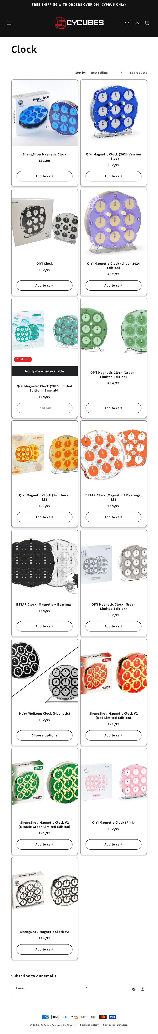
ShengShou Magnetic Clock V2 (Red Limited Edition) (113, 715)
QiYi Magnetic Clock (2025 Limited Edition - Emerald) (44, 388)
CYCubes (45, 1025)
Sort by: (81, 73)
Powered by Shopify (64, 1025)
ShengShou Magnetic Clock (44, 154)
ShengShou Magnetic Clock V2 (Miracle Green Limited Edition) (44, 824)
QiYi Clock (44, 263)
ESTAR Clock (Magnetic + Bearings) (44, 604)
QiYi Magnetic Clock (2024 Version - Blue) (113, 156)
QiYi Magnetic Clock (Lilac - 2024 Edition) (113, 265)
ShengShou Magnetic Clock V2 (44, 931)
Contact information (115, 1024)
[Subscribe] (86, 988)
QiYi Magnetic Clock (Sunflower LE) (44, 497)
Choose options (44, 735)
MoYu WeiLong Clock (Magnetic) (44, 713)
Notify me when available (44, 371)
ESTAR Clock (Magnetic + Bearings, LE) (113, 497)
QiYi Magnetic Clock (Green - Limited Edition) (113, 374)
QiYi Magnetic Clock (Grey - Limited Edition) (114, 606)
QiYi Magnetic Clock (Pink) (113, 822)
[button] (9, 23)
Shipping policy (89, 1024)
